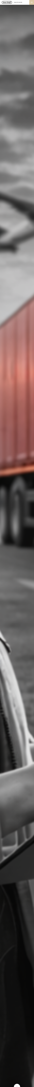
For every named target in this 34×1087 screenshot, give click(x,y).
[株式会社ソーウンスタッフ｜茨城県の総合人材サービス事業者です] (7, 2)
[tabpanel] (17, 546)
